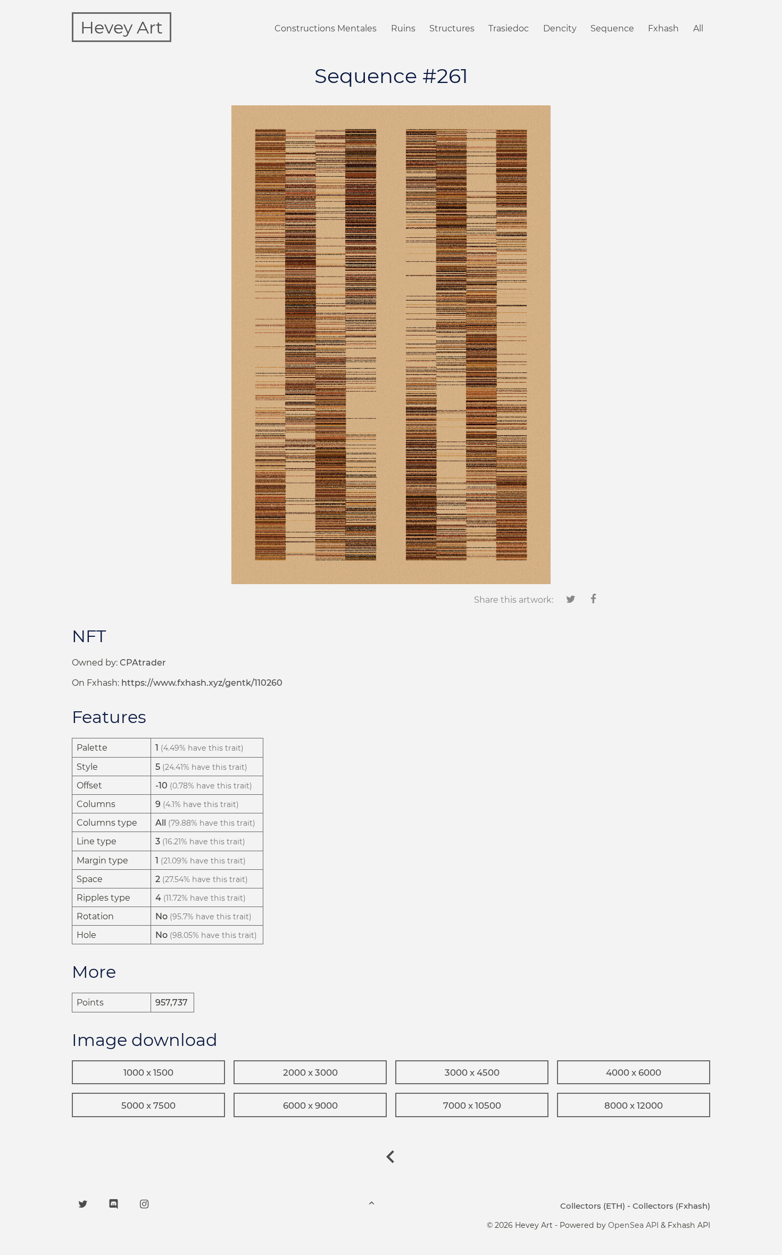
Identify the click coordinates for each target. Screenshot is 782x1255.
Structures (452, 28)
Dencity (560, 28)
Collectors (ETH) (592, 1206)
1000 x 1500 (148, 1072)
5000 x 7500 (148, 1105)
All (698, 28)
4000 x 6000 (633, 1072)
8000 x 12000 (633, 1105)
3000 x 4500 (472, 1072)
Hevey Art (121, 27)
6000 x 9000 (310, 1105)
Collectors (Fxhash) (671, 1206)
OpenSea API (633, 1225)
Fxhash (663, 28)
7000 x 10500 (472, 1105)
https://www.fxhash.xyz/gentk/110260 (201, 683)
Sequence (612, 28)
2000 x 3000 (310, 1072)
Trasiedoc (508, 28)
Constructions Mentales (325, 28)
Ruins (403, 28)
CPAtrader (143, 663)
